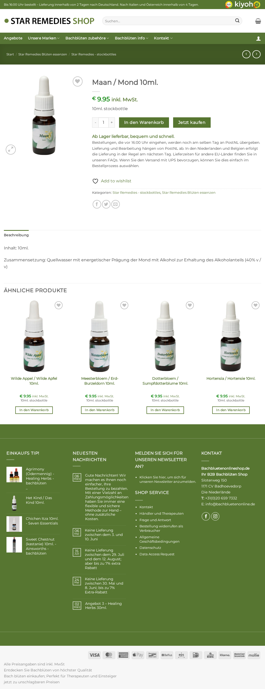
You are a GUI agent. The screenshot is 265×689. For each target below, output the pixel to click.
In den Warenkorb (144, 122)
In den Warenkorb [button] (34, 410)
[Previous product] (256, 54)
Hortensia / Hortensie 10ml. (231, 378)
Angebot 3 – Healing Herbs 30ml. (103, 605)
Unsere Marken (42, 38)
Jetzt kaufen (192, 122)
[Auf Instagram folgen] (215, 516)
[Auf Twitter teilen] (106, 204)
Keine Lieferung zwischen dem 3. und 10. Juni (104, 534)
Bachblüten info (130, 38)
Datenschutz (150, 548)
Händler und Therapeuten (161, 513)
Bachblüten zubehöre (85, 38)
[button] (258, 21)
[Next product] (246, 54)
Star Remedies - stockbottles (93, 54)
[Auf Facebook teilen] (97, 204)
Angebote (13, 38)
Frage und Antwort (155, 520)
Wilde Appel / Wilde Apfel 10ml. (34, 381)
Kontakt (161, 38)
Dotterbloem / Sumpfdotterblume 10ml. (165, 381)
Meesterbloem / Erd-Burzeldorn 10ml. (99, 381)
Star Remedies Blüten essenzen (42, 54)
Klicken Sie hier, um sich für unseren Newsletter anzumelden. (167, 479)
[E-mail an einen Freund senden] (115, 204)
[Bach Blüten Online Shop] (49, 20)
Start (10, 54)
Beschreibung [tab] (16, 235)
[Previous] (4, 361)
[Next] (261, 361)
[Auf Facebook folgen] (206, 516)
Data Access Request (156, 554)
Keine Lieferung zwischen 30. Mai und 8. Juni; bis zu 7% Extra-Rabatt (104, 585)
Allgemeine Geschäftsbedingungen (159, 539)
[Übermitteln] (237, 21)
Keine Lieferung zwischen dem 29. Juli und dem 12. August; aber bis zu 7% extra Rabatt (104, 559)
